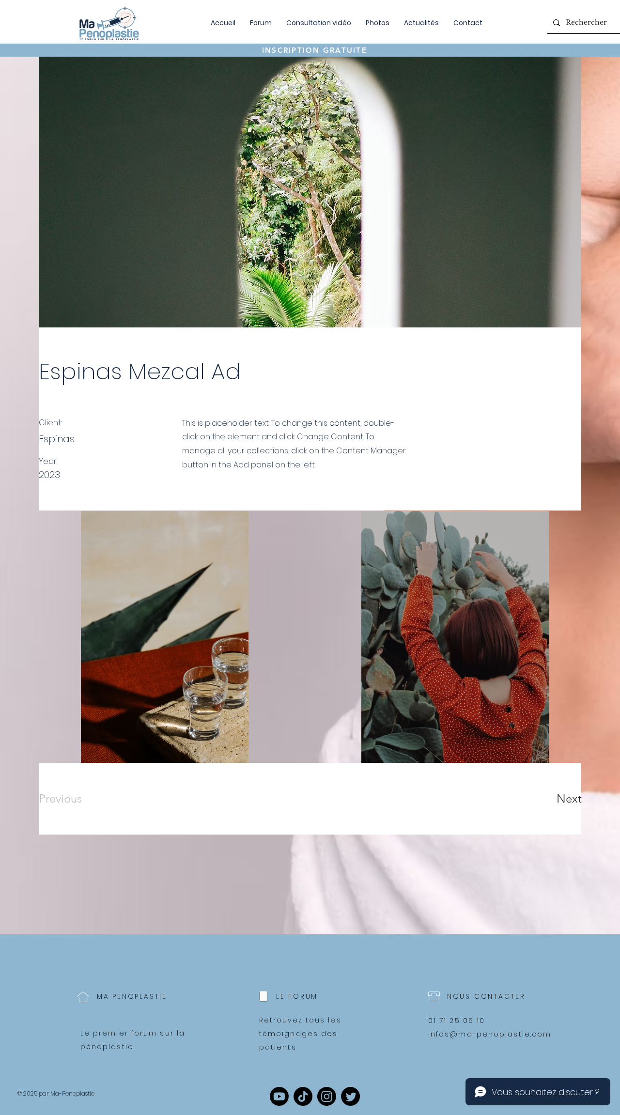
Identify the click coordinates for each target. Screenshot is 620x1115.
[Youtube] (279, 1096)
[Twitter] (350, 1096)
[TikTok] (303, 1096)
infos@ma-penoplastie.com (489, 1034)
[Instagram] (326, 1096)
